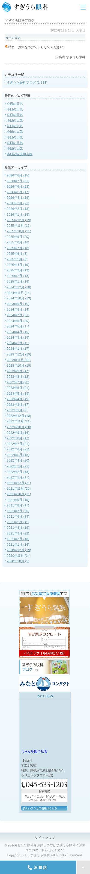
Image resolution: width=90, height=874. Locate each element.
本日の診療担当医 (20, 154)
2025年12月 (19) (19, 220)
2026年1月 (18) (18, 214)
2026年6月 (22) (18, 186)
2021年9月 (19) (18, 500)
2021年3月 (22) (18, 533)
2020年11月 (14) (19, 555)
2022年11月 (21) (19, 421)
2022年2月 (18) (18, 472)
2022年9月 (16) (18, 432)
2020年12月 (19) (19, 550)
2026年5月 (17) (18, 192)
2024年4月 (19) (18, 332)
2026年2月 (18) (18, 209)
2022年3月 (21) (18, 466)
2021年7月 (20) (18, 511)
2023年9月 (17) (18, 371)
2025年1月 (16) (18, 281)
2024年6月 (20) (18, 321)
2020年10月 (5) (18, 561)
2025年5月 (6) (17, 259)
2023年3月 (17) (18, 404)
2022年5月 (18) (18, 455)
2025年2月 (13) (18, 276)
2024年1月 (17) (18, 348)
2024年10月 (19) (19, 298)
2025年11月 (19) (19, 225)
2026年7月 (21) (18, 181)
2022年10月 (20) (19, 427)
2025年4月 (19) (18, 265)
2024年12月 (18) (19, 287)
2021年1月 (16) (18, 544)
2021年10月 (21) (19, 494)
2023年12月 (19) (19, 354)
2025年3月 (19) (18, 270)
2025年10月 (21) (19, 231)
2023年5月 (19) (18, 393)
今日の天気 (15, 104)
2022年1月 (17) (18, 477)
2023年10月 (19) (19, 365)
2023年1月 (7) (17, 410)
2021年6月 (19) (18, 516)
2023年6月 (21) (18, 388)
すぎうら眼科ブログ (21, 82)
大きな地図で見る (34, 751)
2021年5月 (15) (18, 522)
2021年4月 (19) (18, 527)
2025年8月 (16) (18, 242)
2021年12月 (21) (19, 483)
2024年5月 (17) (18, 326)
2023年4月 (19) (18, 399)
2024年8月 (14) (18, 309)
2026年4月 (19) (18, 197)
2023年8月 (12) (18, 376)
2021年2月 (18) (18, 539)
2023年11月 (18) (19, 360)
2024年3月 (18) (18, 337)
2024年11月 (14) (19, 293)
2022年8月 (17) (18, 438)
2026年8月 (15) (18, 175)
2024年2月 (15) (18, 343)
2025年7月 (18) (18, 248)
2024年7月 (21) (18, 315)
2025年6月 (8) (17, 253)
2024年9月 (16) (18, 304)
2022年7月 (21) (18, 444)
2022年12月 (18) (19, 416)
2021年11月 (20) (19, 488)
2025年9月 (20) (18, 237)
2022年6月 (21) (18, 449)
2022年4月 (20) (18, 460)
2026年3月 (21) (18, 203)
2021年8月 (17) (18, 505)
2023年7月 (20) (18, 382)
